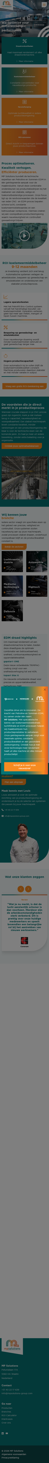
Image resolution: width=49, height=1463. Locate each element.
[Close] (45, 689)
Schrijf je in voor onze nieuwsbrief (24, 766)
